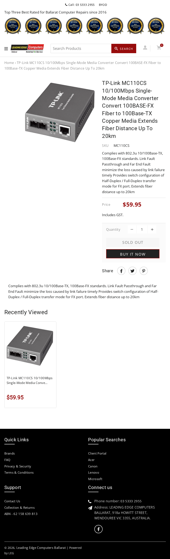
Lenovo (93, 472)
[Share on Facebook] (121, 271)
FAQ (7, 460)
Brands (9, 453)
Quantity (113, 229)
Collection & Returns (19, 507)
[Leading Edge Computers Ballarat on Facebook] (98, 529)
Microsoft (95, 479)
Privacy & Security (17, 466)
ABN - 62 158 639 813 (21, 514)
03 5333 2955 (131, 501)
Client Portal (97, 453)
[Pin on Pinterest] (144, 271)
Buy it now (133, 254)
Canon (93, 466)
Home (9, 62)
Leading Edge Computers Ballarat (41, 548)
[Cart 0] (159, 48)
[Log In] (145, 48)
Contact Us (12, 501)
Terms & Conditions (19, 472)
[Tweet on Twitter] (132, 271)
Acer (91, 460)
